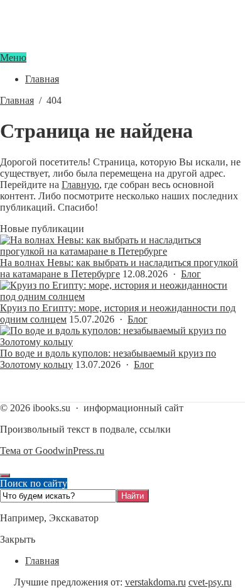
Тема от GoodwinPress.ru (52, 450)
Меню (13, 57)
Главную (80, 184)
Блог (191, 274)
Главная (42, 560)
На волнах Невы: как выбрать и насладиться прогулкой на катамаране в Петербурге (119, 268)
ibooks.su (122, 46)
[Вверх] (5, 475)
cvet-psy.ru (210, 582)
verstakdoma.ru (155, 582)
